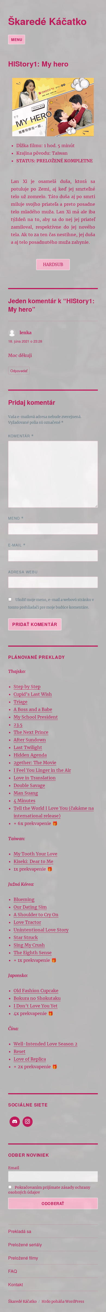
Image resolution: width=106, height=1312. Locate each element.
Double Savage (29, 785)
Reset (20, 1051)
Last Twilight (28, 747)
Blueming (24, 899)
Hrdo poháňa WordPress (63, 1301)
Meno (16, 518)
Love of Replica (30, 1059)
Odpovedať (18, 370)
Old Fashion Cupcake (36, 990)
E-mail (17, 545)
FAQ (12, 1271)
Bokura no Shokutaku (37, 998)
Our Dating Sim (30, 907)
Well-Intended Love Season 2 (45, 1044)
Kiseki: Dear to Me (33, 861)
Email (13, 1167)
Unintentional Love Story (41, 929)
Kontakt (15, 1284)
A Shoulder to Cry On (36, 914)
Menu (16, 39)
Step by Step (27, 686)
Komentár (21, 435)
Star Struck (26, 937)
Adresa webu (23, 571)
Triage (20, 701)
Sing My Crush (29, 945)
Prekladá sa (19, 1231)
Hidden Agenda (30, 755)
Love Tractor (27, 922)
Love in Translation (35, 777)
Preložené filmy (23, 1258)
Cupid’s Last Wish (33, 694)
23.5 (18, 724)
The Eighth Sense (33, 952)
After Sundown (30, 739)
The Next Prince (31, 732)
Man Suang (26, 793)
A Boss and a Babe (33, 709)
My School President (36, 717)
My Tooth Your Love (35, 853)
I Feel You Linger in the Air (42, 770)
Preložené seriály (25, 1244)
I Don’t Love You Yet (36, 1005)
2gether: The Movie (35, 762)
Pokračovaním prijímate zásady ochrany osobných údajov (49, 1190)
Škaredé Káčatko (47, 21)
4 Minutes (24, 800)
